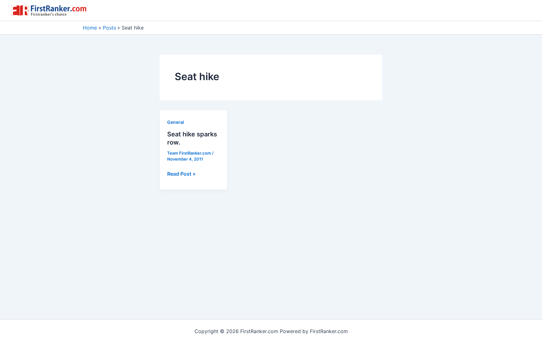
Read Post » (181, 174)
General (175, 122)
